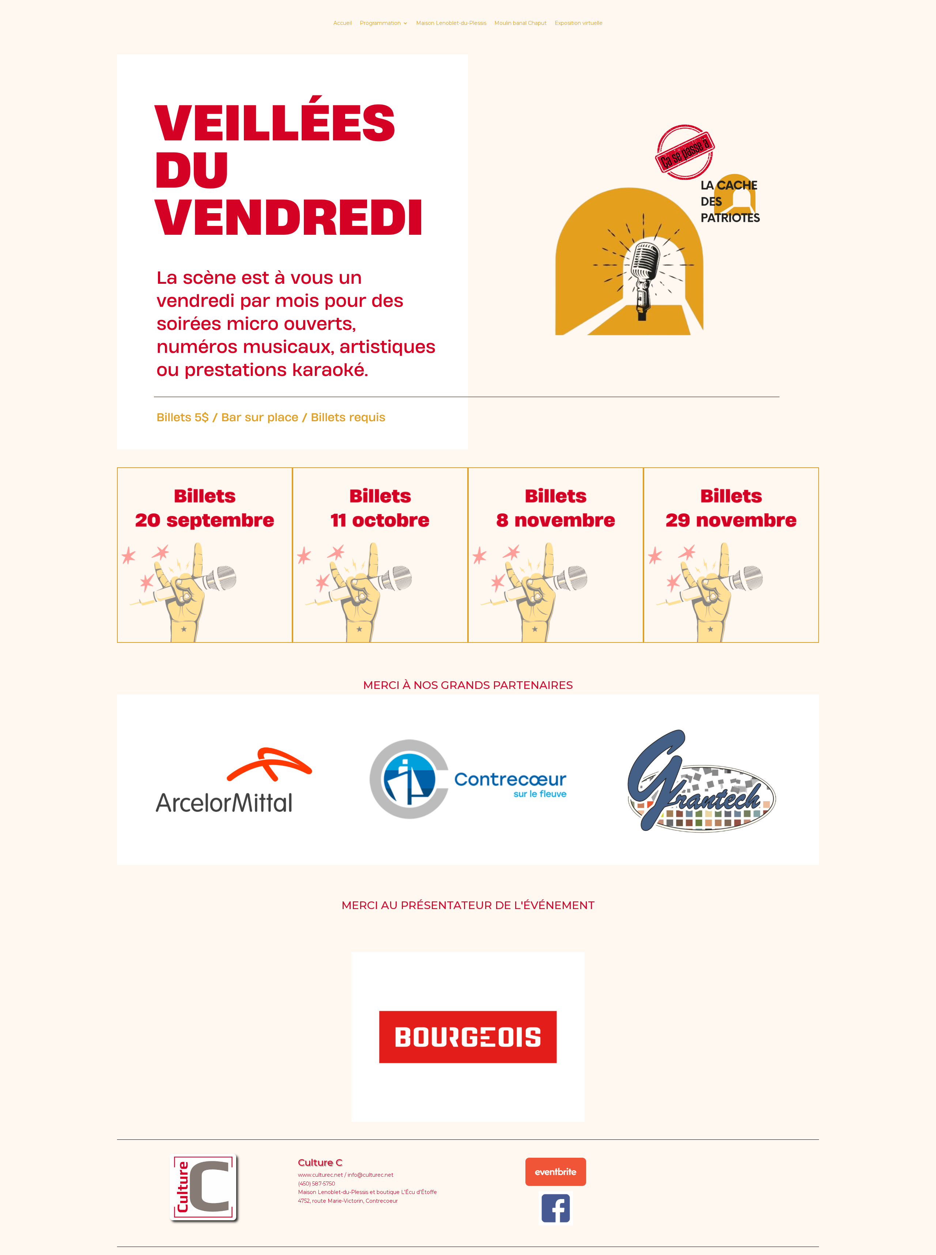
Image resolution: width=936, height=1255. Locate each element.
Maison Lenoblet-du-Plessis (451, 23)
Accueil (342, 23)
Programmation (380, 23)
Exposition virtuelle (579, 23)
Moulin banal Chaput (520, 23)
